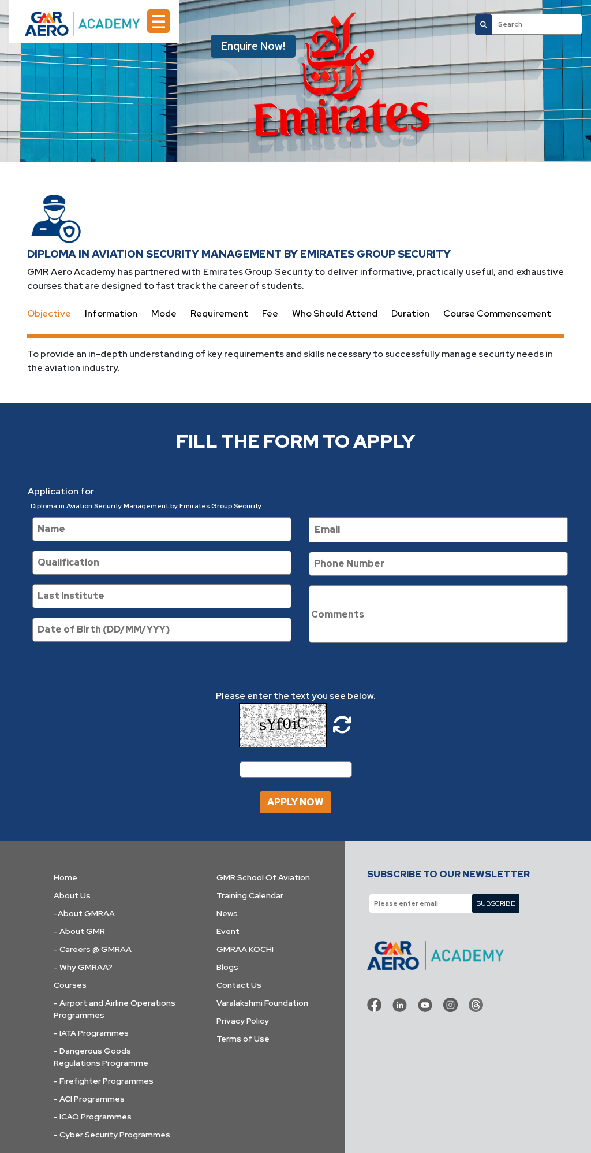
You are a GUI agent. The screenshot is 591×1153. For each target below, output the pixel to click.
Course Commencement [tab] (497, 313)
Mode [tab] (164, 313)
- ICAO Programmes (93, 1116)
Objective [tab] (49, 313)
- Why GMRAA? (83, 967)
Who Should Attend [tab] (334, 313)
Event (228, 931)
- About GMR (79, 931)
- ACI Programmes (89, 1099)
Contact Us (238, 985)
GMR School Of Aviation (263, 877)
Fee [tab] (270, 313)
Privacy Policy (242, 1021)
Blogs (227, 967)
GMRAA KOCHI (245, 949)
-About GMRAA (84, 913)
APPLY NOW (295, 802)
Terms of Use (243, 1038)
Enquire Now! (253, 46)
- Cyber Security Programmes (112, 1134)
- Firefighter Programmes (104, 1081)
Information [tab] (111, 313)
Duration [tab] (410, 313)
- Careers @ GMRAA (93, 949)
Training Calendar (249, 895)
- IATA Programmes (91, 1033)
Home (65, 877)
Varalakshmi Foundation (262, 1003)
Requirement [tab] (219, 313)
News (227, 913)
